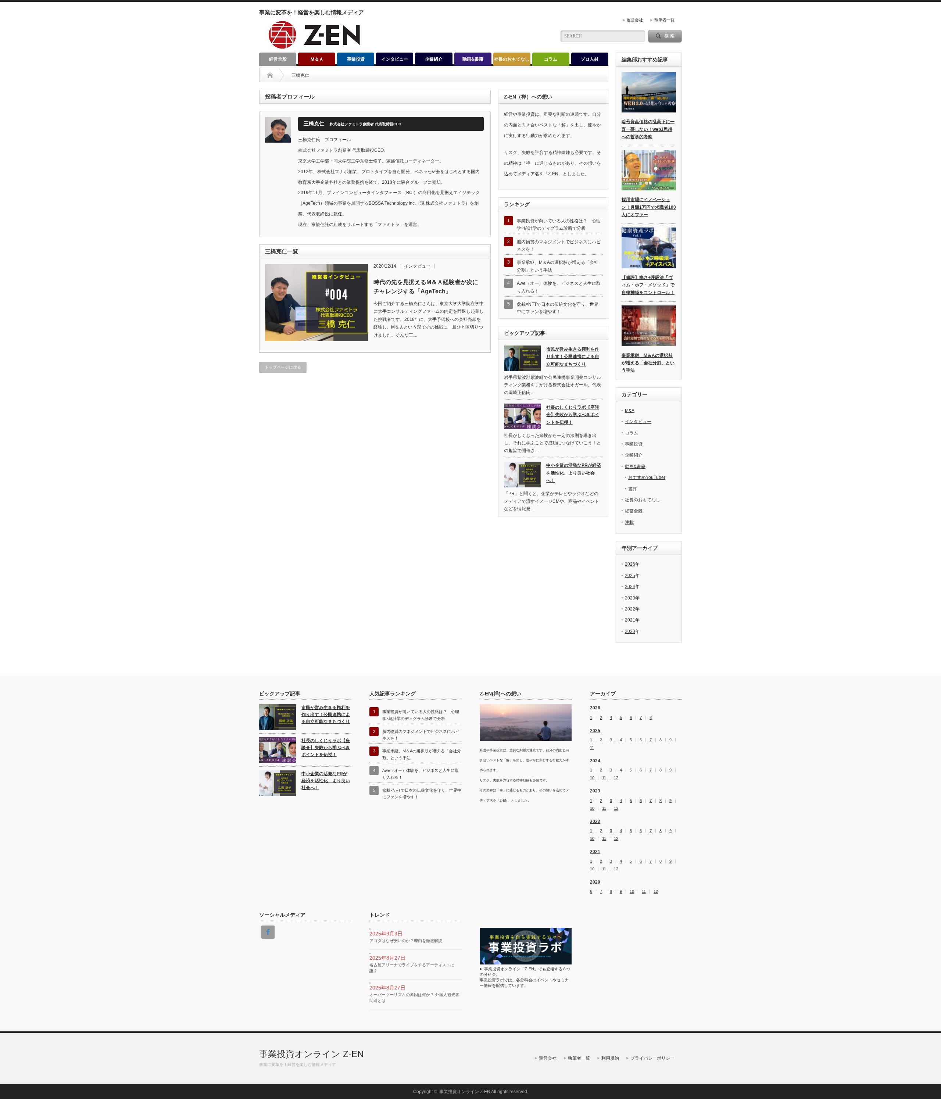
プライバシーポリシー (652, 1058)
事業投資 (356, 59)
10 (592, 778)
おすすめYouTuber (646, 477)
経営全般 (278, 59)
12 (616, 778)
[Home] (270, 75)
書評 (632, 488)
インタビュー (395, 59)
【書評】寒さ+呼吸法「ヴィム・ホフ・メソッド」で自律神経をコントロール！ (648, 285)
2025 (630, 575)
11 (592, 748)
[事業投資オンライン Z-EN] (314, 46)
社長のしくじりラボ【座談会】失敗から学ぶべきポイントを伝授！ (572, 415)
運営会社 (635, 20)
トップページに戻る (283, 367)
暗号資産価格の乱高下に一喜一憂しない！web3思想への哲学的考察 (648, 129)
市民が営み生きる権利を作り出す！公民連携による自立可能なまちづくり (572, 357)
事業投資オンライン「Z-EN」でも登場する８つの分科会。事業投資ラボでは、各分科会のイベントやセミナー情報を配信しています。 (525, 977)
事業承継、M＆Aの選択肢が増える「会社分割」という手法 (648, 363)
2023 (630, 598)
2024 (630, 586)
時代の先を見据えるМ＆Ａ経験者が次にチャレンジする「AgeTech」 (425, 287)
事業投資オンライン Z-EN (311, 1054)
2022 (630, 609)
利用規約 (610, 1058)
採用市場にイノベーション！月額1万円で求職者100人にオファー (649, 207)
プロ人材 (589, 59)
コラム (550, 59)
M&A (629, 410)
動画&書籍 (472, 59)
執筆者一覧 (664, 20)
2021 (630, 620)
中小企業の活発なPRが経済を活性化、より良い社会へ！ (573, 473)
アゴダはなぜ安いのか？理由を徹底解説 (405, 940)
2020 (630, 631)
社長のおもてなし (511, 59)
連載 (629, 522)
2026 (630, 564)
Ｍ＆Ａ (316, 59)
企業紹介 (434, 59)
